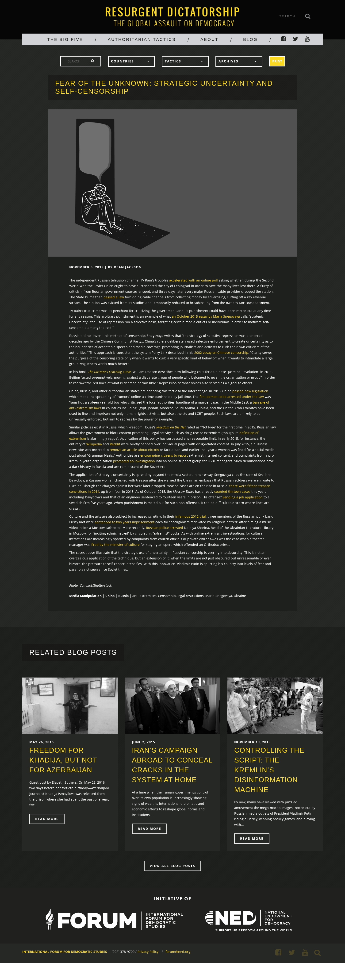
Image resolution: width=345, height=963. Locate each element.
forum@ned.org (177, 951)
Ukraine (240, 595)
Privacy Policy (148, 951)
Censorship (167, 595)
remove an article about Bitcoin (134, 449)
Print (277, 61)
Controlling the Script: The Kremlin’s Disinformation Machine (269, 770)
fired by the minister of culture (115, 544)
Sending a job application (242, 497)
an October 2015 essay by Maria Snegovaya (206, 316)
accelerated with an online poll (193, 280)
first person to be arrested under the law (231, 396)
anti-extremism (144, 595)
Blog (250, 39)
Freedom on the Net (171, 427)
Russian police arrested (164, 527)
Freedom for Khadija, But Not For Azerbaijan (63, 760)
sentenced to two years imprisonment (124, 522)
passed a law (114, 297)
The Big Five (65, 39)
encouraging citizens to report (164, 455)
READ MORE (47, 819)
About (209, 39)
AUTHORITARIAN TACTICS (142, 39)
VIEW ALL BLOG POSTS (172, 865)
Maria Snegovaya (218, 595)
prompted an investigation (134, 461)
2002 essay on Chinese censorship (221, 352)
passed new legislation (250, 391)
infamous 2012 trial (190, 516)
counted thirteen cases (232, 491)
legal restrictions (190, 595)
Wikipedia (94, 444)
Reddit (115, 444)
